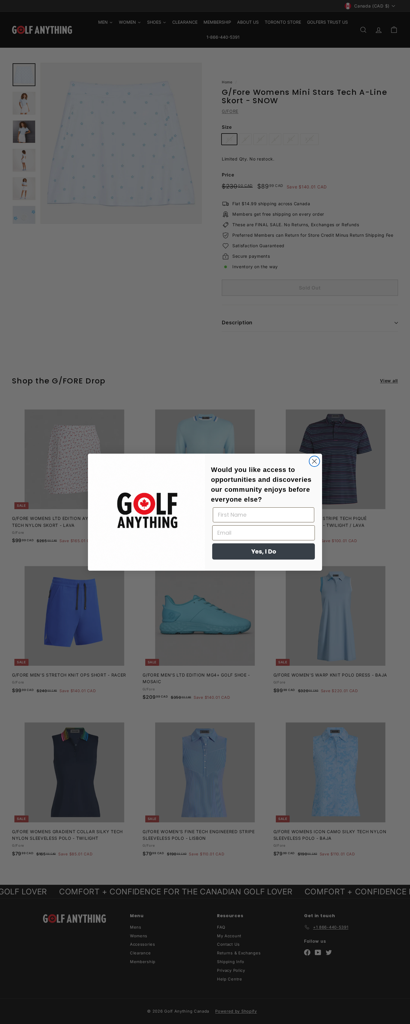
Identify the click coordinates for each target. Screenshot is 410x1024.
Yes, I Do (263, 551)
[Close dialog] (314, 461)
